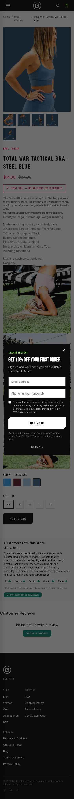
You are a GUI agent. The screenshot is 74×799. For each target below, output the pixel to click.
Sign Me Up (37, 423)
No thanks (37, 446)
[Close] (63, 350)
